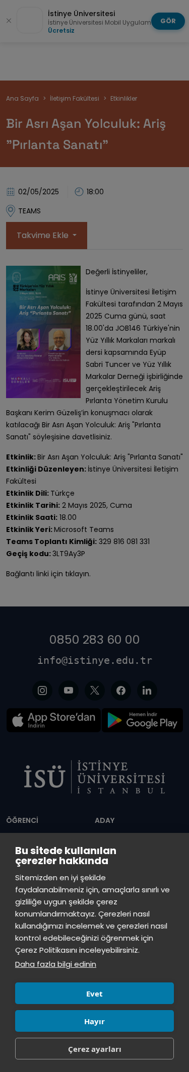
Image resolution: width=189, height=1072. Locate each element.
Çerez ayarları (94, 1049)
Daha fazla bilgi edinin (55, 964)
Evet (94, 993)
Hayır (94, 1021)
